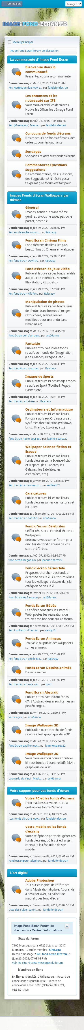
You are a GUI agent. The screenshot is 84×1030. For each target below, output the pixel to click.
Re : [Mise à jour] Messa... (24, 125)
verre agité (15, 717)
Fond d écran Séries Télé (45, 568)
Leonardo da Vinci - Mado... (25, 778)
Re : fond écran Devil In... (24, 261)
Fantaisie (32, 343)
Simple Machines (52, 1025)
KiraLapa (55, 950)
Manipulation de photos (44, 301)
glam (49, 684)
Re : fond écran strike (22, 401)
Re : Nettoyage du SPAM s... (25, 88)
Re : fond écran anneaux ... (25, 485)
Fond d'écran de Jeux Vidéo (47, 268)
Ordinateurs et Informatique (49, 409)
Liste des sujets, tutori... (23, 910)
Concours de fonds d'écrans (48, 133)
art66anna (52, 335)
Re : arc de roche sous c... (24, 232)
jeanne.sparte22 (57, 439)
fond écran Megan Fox (22, 560)
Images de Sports (39, 376)
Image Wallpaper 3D (41, 725)
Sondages (33, 151)
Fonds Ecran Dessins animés (48, 667)
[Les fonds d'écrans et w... (24, 818)
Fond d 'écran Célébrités (45, 526)
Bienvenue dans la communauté (40, 69)
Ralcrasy (50, 232)
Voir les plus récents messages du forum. (37, 963)
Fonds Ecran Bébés (40, 605)
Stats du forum (28, 938)
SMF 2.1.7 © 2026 (32, 1025)
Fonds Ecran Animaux (43, 638)
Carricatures (35, 493)
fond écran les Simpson (23, 597)
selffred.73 (53, 485)
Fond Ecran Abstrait (41, 692)
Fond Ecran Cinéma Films (45, 240)
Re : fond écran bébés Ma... (25, 659)
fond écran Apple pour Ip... (25, 439)
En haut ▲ (57, 1021)
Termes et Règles (38, 1021)
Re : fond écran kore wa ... (24, 684)
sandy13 (50, 630)
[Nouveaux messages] (16, 72)
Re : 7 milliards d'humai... (24, 630)
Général (32, 207)
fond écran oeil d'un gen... (25, 335)
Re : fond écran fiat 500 (23, 518)
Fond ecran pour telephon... (26, 861)
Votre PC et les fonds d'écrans (49, 798)
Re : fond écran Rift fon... (24, 294)
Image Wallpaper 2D (41, 753)
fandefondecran (58, 88)
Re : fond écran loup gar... (24, 368)
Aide (23, 1021)
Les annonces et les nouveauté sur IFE (41, 98)
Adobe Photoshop (39, 880)
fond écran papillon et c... (24, 745)
